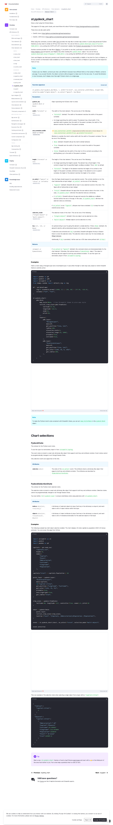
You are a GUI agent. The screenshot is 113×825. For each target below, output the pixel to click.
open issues (76, 760)
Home (32, 9)
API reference (46, 9)
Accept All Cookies (100, 820)
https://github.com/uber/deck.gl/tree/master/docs (56, 33)
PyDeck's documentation (83, 46)
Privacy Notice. (39, 816)
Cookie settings (77, 820)
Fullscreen (103, 410)
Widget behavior (56, 236)
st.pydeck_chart (66, 9)
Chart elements (55, 9)
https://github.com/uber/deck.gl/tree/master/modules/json (62, 37)
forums (42, 781)
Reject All (88, 820)
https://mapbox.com (37, 52)
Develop (38, 9)
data (50, 530)
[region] (56, 817)
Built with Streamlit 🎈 (38, 410)
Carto (58, 41)
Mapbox (58, 49)
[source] (104, 85)
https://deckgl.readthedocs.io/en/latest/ (87, 26)
